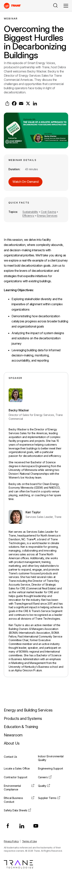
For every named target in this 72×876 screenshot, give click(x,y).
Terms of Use (29, 841)
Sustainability (30, 211)
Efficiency (28, 215)
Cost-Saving (48, 211)
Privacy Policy (11, 841)
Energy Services (47, 215)
